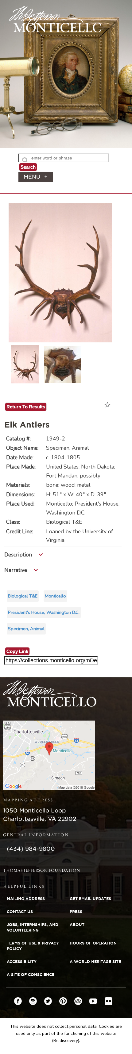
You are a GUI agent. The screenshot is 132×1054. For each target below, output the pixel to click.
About (77, 924)
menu (36, 177)
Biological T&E (22, 596)
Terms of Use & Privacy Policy (33, 946)
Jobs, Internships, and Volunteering (32, 927)
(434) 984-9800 (31, 848)
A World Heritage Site (95, 961)
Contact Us (20, 911)
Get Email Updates (90, 898)
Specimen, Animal (26, 629)
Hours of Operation (93, 943)
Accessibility (22, 961)
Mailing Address (26, 898)
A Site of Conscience (30, 974)
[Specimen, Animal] (60, 338)
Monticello (55, 596)
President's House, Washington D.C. (44, 612)
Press (76, 911)
